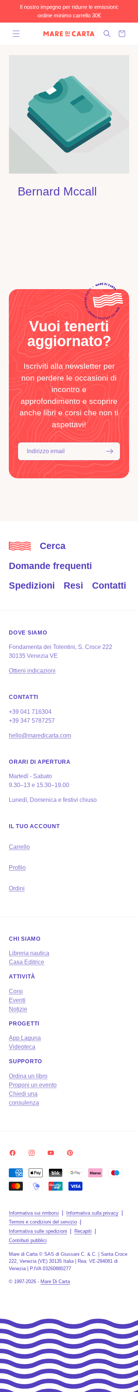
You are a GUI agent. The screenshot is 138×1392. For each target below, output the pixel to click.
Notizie (18, 1009)
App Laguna (25, 1038)
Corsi (16, 991)
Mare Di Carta (55, 1281)
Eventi (17, 1000)
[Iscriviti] (109, 451)
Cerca (53, 546)
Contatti (109, 585)
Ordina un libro (28, 1076)
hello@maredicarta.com (40, 735)
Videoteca (22, 1047)
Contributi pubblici (28, 1240)
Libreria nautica (29, 953)
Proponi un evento (33, 1085)
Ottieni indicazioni (32, 670)
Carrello (19, 847)
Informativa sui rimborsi (34, 1213)
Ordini (17, 888)
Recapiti (83, 1231)
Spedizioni (32, 585)
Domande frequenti (50, 566)
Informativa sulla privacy (92, 1213)
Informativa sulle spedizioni (38, 1231)
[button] (16, 33)
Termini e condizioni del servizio (43, 1222)
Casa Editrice (26, 962)
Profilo (17, 867)
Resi (73, 585)
